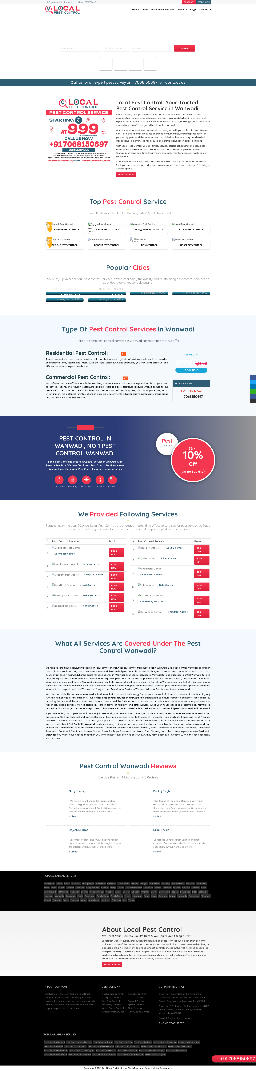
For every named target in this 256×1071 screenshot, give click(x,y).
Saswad (195, 887)
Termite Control (91, 564)
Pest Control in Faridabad (179, 1046)
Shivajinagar (88, 883)
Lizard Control (88, 585)
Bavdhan (76, 883)
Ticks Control (149, 245)
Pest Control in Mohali (127, 1050)
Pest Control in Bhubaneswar (130, 1054)
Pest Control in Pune (143, 1042)
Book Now (191, 370)
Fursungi (166, 883)
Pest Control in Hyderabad (56, 1050)
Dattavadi (203, 892)
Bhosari (126, 892)
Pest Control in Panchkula (55, 1054)
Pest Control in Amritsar (176, 1050)
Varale (131, 900)
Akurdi (118, 892)
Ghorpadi (190, 883)
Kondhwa (80, 887)
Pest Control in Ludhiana (80, 1054)
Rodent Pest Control (107, 245)
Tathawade (194, 896)
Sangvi (172, 896)
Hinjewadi (48, 896)
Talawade (182, 896)
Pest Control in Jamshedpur (151, 1050)
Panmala (167, 887)
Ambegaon (49, 883)
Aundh (59, 883)
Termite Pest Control (107, 229)
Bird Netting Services (151, 601)
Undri (203, 887)
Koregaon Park (92, 887)
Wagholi (109, 892)
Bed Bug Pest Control (64, 245)
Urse (125, 900)
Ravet (154, 896)
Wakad (47, 900)
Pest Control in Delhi (123, 1042)
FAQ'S (193, 9)
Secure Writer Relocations (158, 1068)
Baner (67, 883)
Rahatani (163, 896)
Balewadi (111, 883)
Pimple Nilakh (117, 896)
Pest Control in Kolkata (106, 1050)
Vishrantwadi (50, 892)
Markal (121, 887)
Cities (145, 9)
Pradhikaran (94, 900)
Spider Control (168, 558)
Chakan (135, 892)
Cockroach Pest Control (64, 229)
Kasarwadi (71, 896)
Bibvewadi (100, 883)
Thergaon (205, 896)
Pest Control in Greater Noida (101, 1046)
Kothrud (104, 887)
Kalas (46, 887)
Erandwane (154, 883)
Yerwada (75, 900)
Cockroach (106, 68)
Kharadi (70, 887)
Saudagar (137, 896)
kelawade (59, 896)
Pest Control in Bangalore (164, 1042)
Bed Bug (120, 68)
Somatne (105, 900)
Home (135, 9)
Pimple (128, 896)
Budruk (84, 892)
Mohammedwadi (134, 887)
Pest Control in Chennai (188, 1042)
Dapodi (175, 892)
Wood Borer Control (151, 574)
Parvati (158, 887)
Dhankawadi (123, 883)
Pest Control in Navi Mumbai (79, 1042)
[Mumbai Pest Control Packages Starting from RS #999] (86, 293)
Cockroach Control (64, 553)
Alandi (84, 900)
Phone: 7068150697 (87, 2)
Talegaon (116, 900)
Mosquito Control (93, 574)
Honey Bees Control (177, 611)
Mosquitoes (135, 68)
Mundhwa (148, 887)
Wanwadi (57, 900)
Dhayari (144, 883)
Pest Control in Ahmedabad (153, 1046)
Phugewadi (90, 896)
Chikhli (154, 892)
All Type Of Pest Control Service (60, 2)
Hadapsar (201, 883)
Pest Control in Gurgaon (75, 1046)
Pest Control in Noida (53, 1046)
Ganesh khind (178, 883)
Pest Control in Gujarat (155, 1054)
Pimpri (146, 896)
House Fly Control (191, 245)
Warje (66, 900)
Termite (150, 68)
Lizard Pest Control (191, 229)
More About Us (126, 174)
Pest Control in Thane (103, 1042)
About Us (182, 9)
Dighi (194, 892)
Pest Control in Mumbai (54, 1042)
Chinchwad (164, 892)
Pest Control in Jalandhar (104, 1054)
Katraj (53, 887)
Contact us (205, 9)
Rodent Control (90, 605)
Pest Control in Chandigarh (81, 1050)
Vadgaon (74, 892)
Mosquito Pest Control (149, 229)
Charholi (145, 892)
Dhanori (135, 883)
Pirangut (186, 887)
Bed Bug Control (92, 595)
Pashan (176, 887)
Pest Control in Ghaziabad (127, 1046)
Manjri (113, 887)
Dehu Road (185, 892)
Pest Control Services (163, 9)
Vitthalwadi (63, 892)
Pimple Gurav (103, 896)
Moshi (80, 896)
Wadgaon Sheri (96, 892)
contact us (175, 82)
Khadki (61, 887)
